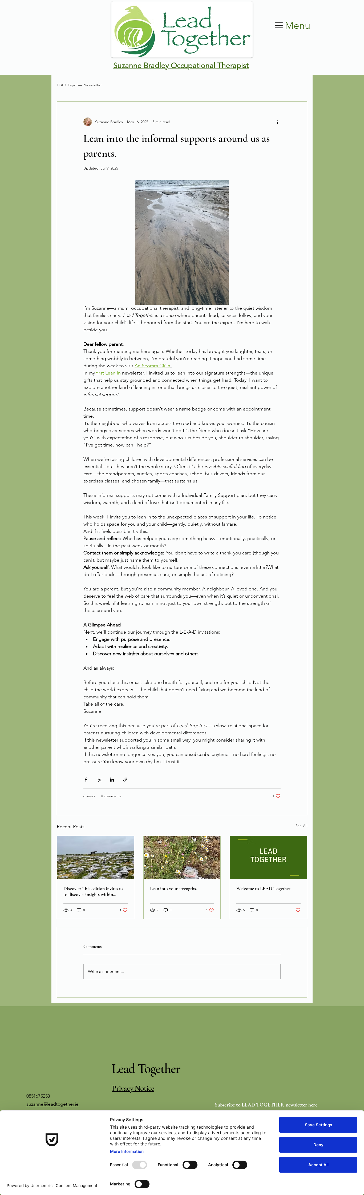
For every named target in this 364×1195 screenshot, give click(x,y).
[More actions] (277, 122)
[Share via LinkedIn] (112, 779)
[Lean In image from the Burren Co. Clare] (182, 857)
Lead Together (146, 1069)
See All (301, 825)
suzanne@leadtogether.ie (52, 1104)
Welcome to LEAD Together (263, 888)
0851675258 (38, 1096)
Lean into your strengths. (173, 888)
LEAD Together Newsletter (79, 85)
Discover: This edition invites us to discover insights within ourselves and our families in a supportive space (93, 891)
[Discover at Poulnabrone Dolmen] (95, 857)
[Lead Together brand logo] (268, 857)
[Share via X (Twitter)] (99, 779)
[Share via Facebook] (85, 779)
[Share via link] (125, 779)
